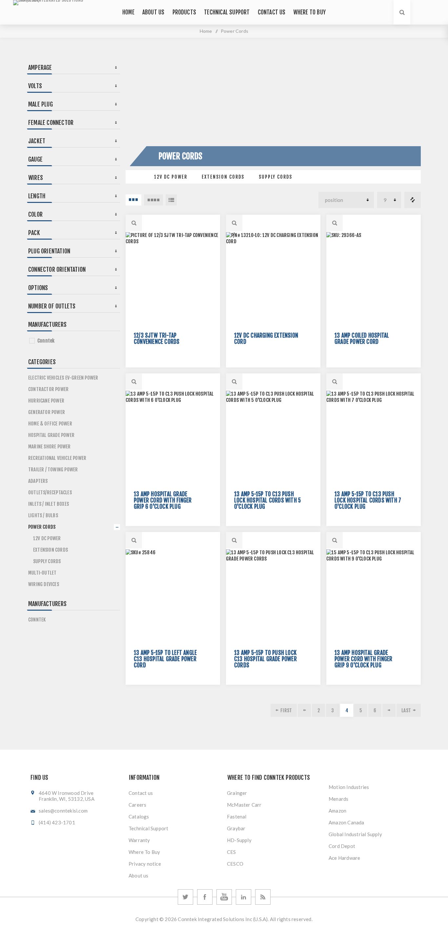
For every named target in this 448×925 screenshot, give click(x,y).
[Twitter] (185, 897)
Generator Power (46, 412)
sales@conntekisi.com (63, 811)
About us (139, 875)
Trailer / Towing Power (53, 469)
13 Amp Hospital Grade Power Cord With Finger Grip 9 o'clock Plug (363, 659)
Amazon (337, 811)
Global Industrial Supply (355, 834)
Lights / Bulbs (43, 515)
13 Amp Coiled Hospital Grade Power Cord (362, 338)
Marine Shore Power (49, 446)
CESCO (235, 864)
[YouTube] (224, 897)
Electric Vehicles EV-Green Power (63, 378)
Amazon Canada (346, 822)
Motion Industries (349, 787)
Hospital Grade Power (51, 435)
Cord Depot (342, 846)
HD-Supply (239, 840)
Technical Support (148, 828)
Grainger (237, 793)
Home (206, 31)
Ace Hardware (344, 858)
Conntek (45, 341)
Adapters (38, 481)
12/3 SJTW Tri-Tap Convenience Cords (156, 338)
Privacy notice (145, 864)
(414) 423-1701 (57, 822)
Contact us (141, 793)
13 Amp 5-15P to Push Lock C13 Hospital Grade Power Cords (265, 659)
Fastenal (237, 816)
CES (231, 852)
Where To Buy (144, 852)
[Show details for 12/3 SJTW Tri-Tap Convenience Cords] (173, 279)
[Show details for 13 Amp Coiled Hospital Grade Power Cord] (373, 279)
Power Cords (41, 527)
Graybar (236, 828)
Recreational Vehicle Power (57, 458)
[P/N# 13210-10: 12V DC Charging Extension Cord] (273, 279)
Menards (338, 799)
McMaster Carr (244, 805)
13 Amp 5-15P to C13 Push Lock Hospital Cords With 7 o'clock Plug (368, 500)
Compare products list (412, 200)
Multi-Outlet (42, 573)
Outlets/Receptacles (50, 492)
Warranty (139, 840)
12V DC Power (170, 177)
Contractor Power (48, 389)
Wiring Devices (43, 584)
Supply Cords (275, 177)
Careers (137, 805)
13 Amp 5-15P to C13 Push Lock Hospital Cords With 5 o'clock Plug (267, 500)
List (171, 200)
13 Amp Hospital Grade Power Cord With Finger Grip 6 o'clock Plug (163, 500)
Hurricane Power (46, 401)
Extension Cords (223, 177)
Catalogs (139, 816)
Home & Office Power (50, 424)
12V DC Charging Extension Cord (266, 338)
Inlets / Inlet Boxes (48, 504)
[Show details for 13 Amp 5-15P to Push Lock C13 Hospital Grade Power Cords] (273, 596)
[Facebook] (205, 897)
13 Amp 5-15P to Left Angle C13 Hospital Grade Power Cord (165, 659)
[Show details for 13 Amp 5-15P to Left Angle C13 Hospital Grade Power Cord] (173, 596)
